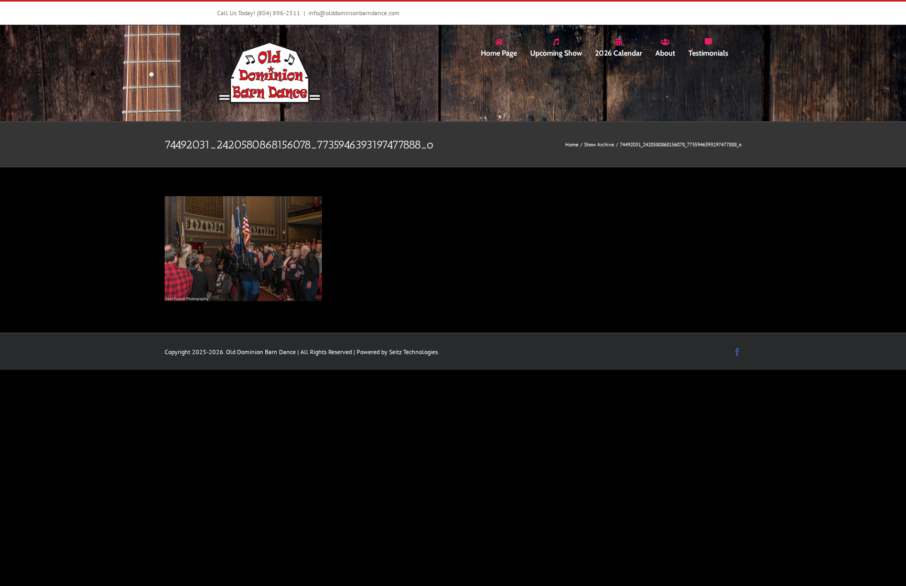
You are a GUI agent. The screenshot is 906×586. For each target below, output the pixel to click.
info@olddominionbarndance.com (354, 13)
